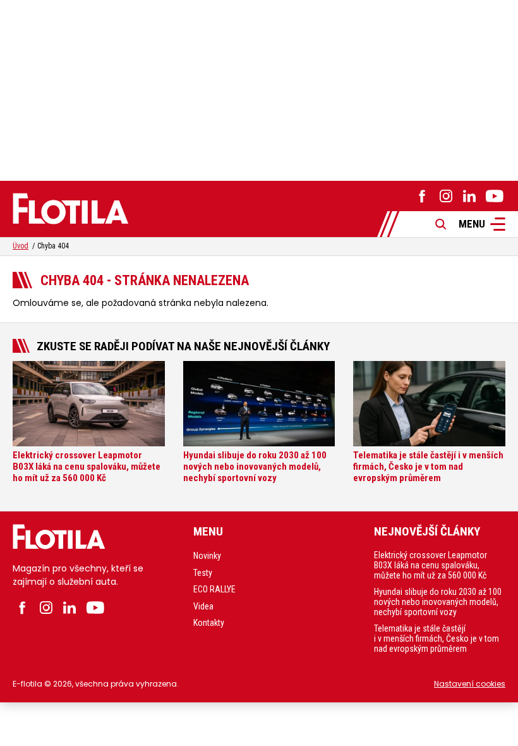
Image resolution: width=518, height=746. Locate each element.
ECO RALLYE (214, 589)
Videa (203, 606)
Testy (202, 573)
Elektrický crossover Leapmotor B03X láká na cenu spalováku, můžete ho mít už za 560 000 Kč (430, 565)
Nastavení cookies (469, 683)
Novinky (207, 556)
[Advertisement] (259, 88)
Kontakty (208, 623)
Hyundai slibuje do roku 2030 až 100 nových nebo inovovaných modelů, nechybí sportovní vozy (438, 602)
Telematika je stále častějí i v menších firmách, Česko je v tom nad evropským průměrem (436, 638)
